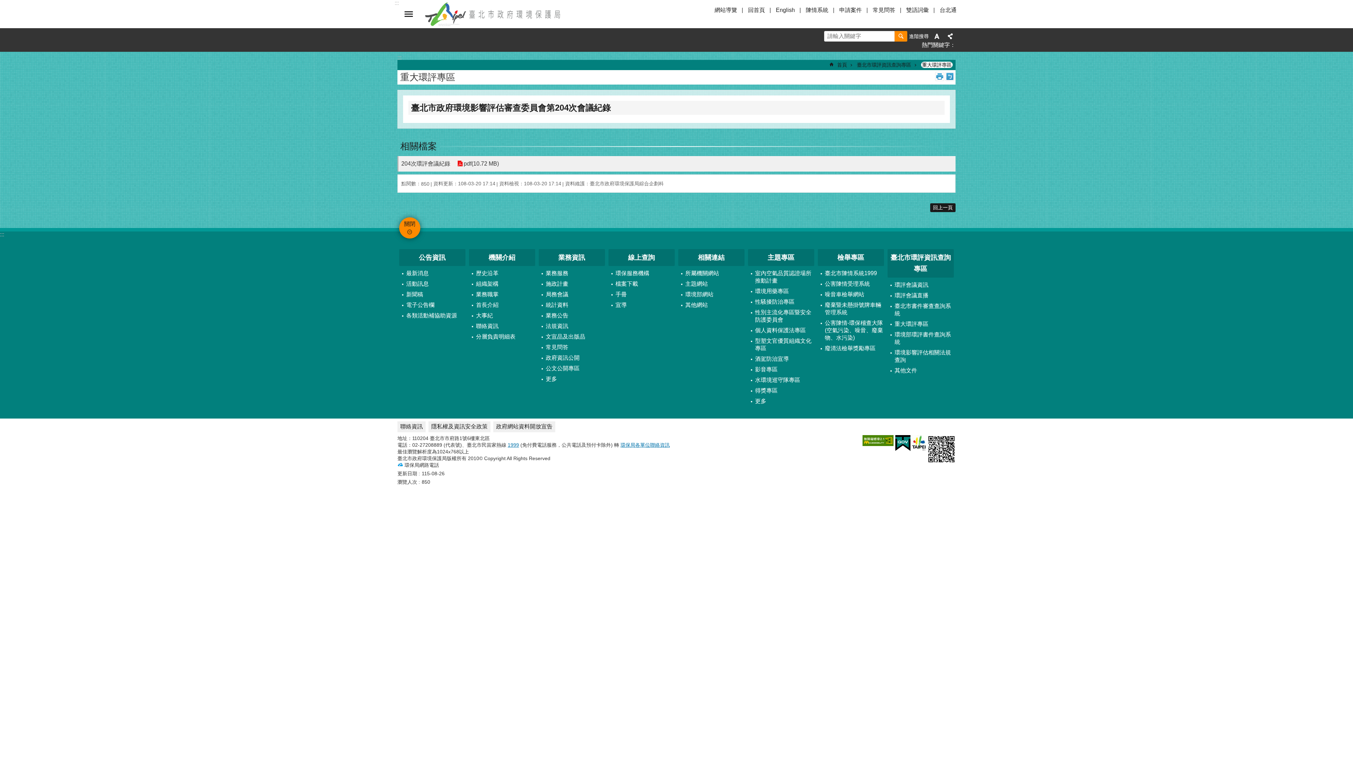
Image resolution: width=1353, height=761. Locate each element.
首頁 (842, 65)
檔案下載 (627, 284)
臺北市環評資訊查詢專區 (884, 65)
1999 (513, 445)
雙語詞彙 (917, 10)
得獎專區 (766, 391)
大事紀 (484, 315)
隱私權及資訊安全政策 (459, 426)
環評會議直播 (911, 295)
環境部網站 (699, 294)
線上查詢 (641, 257)
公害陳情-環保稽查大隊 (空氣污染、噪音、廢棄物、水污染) (854, 330)
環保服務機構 (632, 273)
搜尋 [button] (901, 36)
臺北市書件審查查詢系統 (923, 309)
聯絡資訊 (487, 326)
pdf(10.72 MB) (481, 164)
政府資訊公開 (563, 358)
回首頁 (756, 10)
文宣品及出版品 (565, 337)
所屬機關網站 (702, 273)
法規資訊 (557, 326)
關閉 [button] (408, 14)
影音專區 (766, 369)
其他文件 (906, 370)
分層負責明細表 (495, 337)
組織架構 (487, 284)
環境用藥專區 (772, 291)
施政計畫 (557, 284)
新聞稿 (414, 294)
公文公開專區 (563, 368)
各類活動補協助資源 (431, 315)
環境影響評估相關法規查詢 (923, 356)
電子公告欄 (420, 305)
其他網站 (696, 305)
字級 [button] (937, 36)
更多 (551, 379)
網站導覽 (726, 10)
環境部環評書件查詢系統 (923, 338)
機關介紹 (502, 257)
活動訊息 (417, 284)
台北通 (948, 10)
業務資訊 (571, 257)
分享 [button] (950, 36)
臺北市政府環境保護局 (493, 14)
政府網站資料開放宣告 (524, 426)
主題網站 (696, 284)
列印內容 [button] (939, 76)
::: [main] (399, 58)
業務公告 (557, 315)
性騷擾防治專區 (775, 302)
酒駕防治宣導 (772, 359)
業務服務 (557, 273)
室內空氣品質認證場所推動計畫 (783, 277)
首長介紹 (487, 305)
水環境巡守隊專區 (777, 380)
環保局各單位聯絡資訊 (645, 445)
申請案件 (850, 10)
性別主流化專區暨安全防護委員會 (783, 316)
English (785, 10)
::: (2, 234)
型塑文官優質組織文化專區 (783, 344)
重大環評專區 (937, 65)
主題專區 (781, 257)
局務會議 (557, 294)
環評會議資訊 (911, 285)
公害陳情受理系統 (847, 284)
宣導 (621, 305)
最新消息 (417, 273)
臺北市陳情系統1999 (851, 273)
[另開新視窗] (878, 440)
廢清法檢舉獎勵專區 (850, 348)
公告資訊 (432, 257)
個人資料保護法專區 (780, 330)
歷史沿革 (487, 273)
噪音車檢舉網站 (844, 294)
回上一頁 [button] (943, 207)
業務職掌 (487, 294)
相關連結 (711, 257)
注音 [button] (949, 76)
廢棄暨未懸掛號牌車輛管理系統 (853, 308)
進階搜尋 (919, 36)
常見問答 (884, 10)
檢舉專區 (851, 257)
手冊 (621, 294)
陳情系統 (817, 10)
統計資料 (557, 305)
